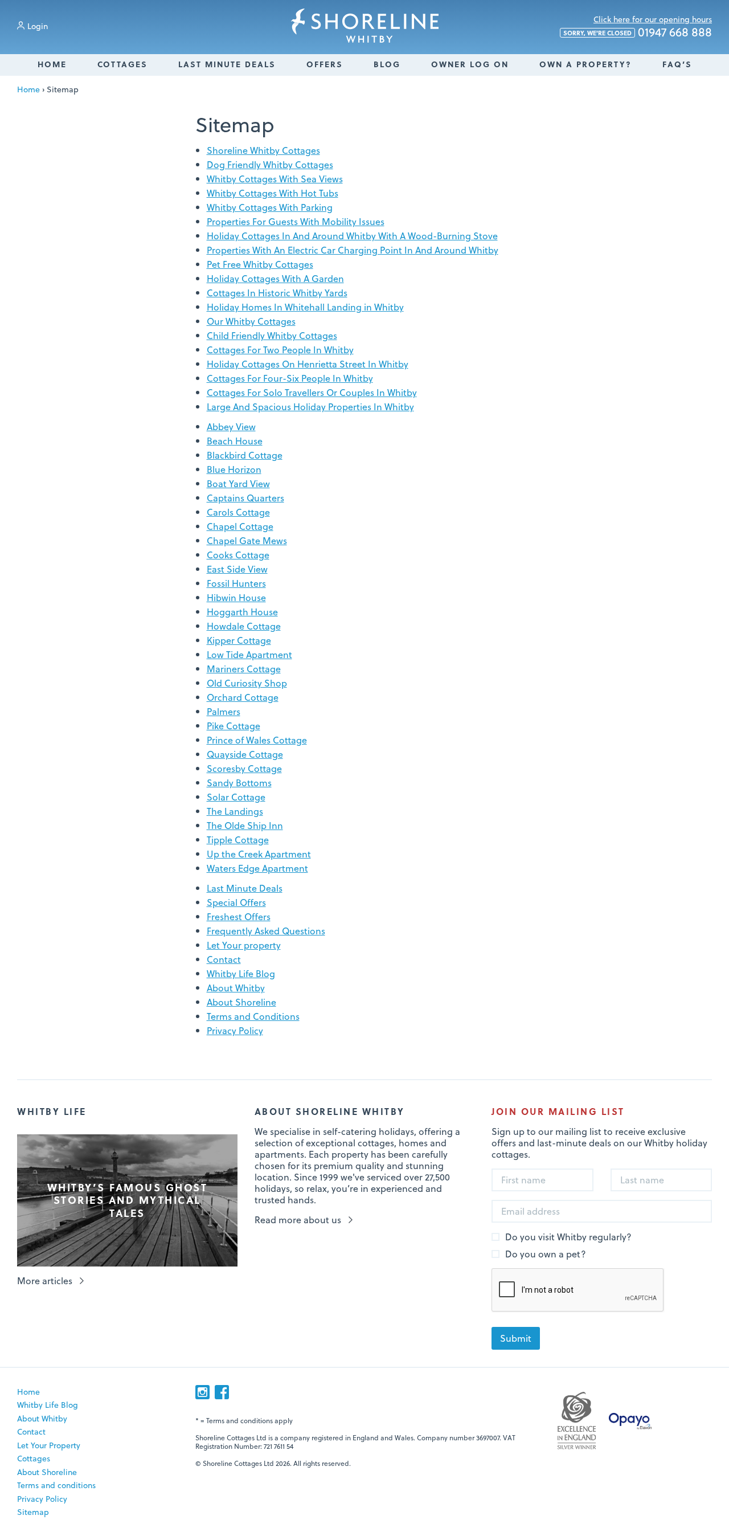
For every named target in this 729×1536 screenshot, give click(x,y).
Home (52, 64)
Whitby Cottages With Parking (270, 207)
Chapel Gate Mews (247, 540)
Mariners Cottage (244, 668)
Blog (387, 64)
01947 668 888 (637, 32)
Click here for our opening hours (652, 19)
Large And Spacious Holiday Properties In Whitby (310, 406)
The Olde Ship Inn (245, 825)
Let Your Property (48, 1445)
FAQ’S (677, 64)
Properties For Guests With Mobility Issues (295, 221)
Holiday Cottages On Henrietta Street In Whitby (307, 363)
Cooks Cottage (238, 554)
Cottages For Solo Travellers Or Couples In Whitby (312, 392)
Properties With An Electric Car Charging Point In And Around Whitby (352, 249)
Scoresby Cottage (244, 768)
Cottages (122, 64)
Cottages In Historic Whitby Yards (277, 292)
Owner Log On (470, 64)
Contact (224, 959)
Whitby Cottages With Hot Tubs (272, 192)
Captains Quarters (245, 497)
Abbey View (231, 426)
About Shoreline (241, 1001)
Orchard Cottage (243, 697)
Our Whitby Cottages (251, 321)
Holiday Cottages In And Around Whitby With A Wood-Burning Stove (352, 235)
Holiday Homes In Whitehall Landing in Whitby (305, 306)
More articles (44, 1280)
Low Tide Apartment (249, 654)
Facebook (222, 1392)
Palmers (223, 711)
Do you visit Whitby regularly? (568, 1237)
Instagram (202, 1392)
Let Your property (244, 944)
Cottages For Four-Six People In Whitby (290, 378)
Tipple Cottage (238, 839)
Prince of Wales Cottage (257, 739)
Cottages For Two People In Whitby (280, 349)
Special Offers (236, 902)
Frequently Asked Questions (266, 930)
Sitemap (33, 1512)
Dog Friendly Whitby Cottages (270, 164)
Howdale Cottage (244, 625)
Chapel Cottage (240, 526)
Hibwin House (236, 597)
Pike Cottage (233, 725)
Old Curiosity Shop (247, 682)
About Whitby (236, 987)
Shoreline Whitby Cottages (364, 26)
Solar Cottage (236, 796)
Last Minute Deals (227, 64)
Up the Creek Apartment (259, 853)
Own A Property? (585, 64)
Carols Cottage (238, 511)
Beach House (235, 440)
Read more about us (298, 1219)
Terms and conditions (56, 1485)
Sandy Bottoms (239, 782)
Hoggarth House (242, 611)
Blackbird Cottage (244, 454)
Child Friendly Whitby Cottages (272, 335)
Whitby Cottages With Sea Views (275, 178)
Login (37, 26)
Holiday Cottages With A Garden (275, 278)
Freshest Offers (239, 916)
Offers (324, 64)
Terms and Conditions (253, 1016)
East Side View (237, 568)
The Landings (235, 811)
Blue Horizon (234, 469)
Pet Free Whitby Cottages (260, 264)
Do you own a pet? (545, 1254)
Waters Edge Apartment (257, 868)
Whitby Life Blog (241, 973)
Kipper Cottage (239, 640)
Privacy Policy (235, 1030)
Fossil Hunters (236, 583)
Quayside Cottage (245, 754)
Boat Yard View (238, 483)
